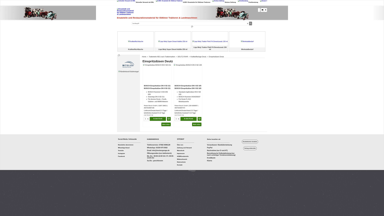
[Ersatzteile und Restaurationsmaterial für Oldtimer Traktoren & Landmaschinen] (139, 12)
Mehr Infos (166, 124)
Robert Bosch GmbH (150, 105)
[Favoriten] (169, 119)
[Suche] (250, 23)
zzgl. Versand (147, 115)
